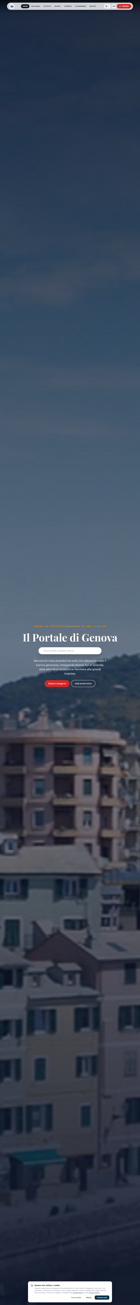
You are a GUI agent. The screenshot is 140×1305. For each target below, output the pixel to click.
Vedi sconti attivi (83, 683)
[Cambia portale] (107, 6)
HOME (25, 6)
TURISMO (68, 6)
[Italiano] (114, 6)
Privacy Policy (94, 1293)
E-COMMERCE (80, 6)
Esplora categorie (57, 683)
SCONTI (57, 6)
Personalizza (76, 1298)
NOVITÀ (93, 6)
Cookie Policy (78, 1293)
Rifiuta (89, 1298)
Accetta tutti (102, 1298)
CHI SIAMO (35, 6)
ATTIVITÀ (47, 6)
